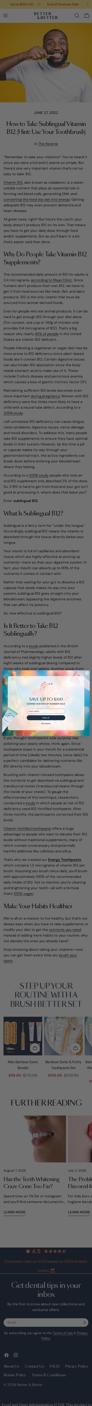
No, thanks (46, 723)
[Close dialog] (87, 673)
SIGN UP (46, 717)
